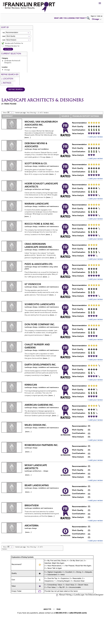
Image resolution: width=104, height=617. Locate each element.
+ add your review (95, 137)
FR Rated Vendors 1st (12, 46)
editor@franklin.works (78, 613)
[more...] (28, 137)
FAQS (58, 609)
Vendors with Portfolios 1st (14, 43)
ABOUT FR (47, 609)
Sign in (93, 16)
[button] (17, 32)
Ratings (7, 83)
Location (8, 79)
